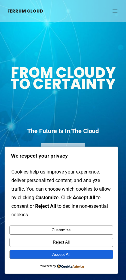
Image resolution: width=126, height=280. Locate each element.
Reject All (61, 242)
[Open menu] (115, 11)
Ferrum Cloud (25, 11)
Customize (61, 230)
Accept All (61, 254)
